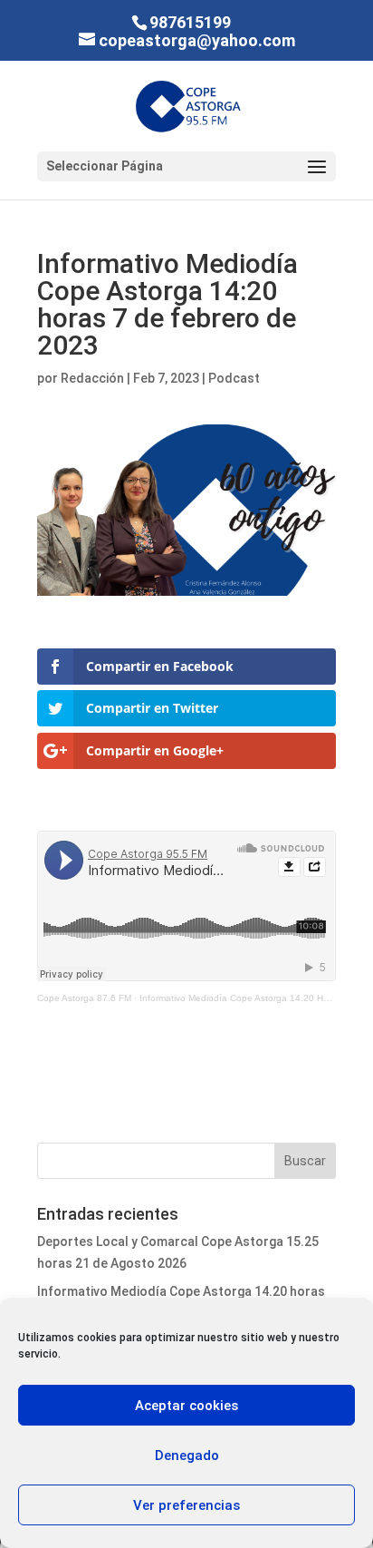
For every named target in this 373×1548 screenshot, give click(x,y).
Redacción (92, 378)
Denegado (187, 1455)
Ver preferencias (186, 1505)
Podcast (234, 378)
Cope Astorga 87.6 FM (84, 998)
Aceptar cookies (186, 1405)
